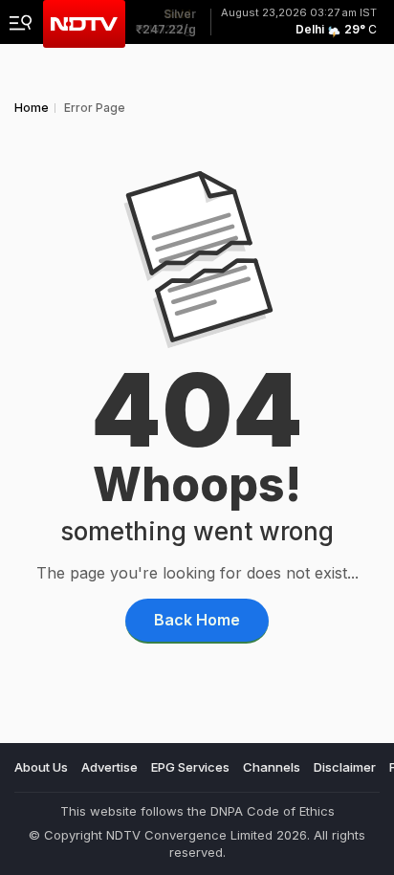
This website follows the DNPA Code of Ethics (197, 811)
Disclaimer (345, 767)
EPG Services (190, 767)
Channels (271, 767)
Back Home (197, 619)
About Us (41, 767)
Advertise (109, 767)
